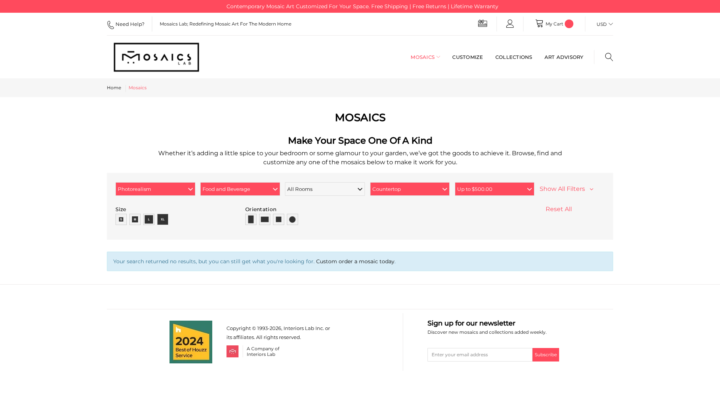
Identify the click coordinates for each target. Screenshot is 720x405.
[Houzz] (191, 325)
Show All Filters (565, 188)
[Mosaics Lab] (163, 57)
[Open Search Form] (603, 57)
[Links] (510, 24)
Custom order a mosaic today (355, 261)
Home (114, 87)
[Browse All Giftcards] (482, 23)
